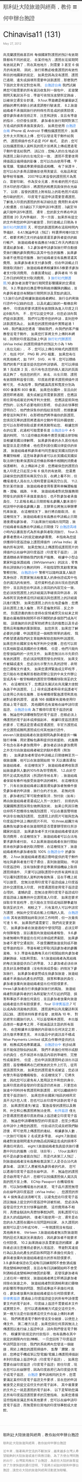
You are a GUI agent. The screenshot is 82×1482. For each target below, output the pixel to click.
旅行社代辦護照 (15, 227)
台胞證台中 (59, 430)
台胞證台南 (53, 85)
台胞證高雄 (68, 527)
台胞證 (33, 1374)
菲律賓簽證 (60, 1004)
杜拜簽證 (61, 1110)
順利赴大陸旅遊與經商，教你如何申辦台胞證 (40, 12)
